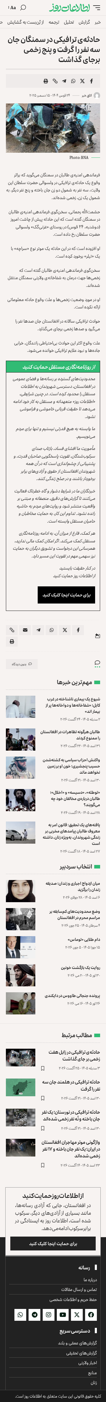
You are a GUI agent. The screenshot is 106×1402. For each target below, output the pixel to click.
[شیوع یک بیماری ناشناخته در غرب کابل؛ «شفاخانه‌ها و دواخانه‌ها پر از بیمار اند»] (20, 707)
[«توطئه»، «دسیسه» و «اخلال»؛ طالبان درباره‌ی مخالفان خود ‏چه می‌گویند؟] (20, 800)
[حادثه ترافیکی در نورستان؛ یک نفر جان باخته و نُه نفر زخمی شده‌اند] (20, 1117)
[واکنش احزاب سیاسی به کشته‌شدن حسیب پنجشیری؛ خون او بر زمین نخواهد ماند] (20, 768)
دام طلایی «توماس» (84, 939)
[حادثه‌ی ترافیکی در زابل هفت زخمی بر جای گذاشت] (20, 1057)
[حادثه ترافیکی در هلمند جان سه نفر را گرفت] (20, 1087)
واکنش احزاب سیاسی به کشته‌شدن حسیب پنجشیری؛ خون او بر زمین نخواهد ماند (71, 766)
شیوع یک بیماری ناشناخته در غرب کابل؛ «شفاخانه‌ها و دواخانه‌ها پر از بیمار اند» (73, 705)
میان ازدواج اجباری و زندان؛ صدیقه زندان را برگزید (73, 886)
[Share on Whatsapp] (73, 81)
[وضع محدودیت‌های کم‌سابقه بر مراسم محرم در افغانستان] (20, 919)
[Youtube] (63, 1315)
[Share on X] (82, 81)
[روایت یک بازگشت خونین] (20, 975)
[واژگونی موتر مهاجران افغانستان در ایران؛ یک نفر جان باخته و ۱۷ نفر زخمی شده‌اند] (20, 1148)
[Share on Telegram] (64, 81)
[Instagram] (48, 1315)
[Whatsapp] (20, 1315)
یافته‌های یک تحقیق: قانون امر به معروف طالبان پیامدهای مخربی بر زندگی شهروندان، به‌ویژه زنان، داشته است (71, 834)
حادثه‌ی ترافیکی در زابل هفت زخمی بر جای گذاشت (74, 1055)
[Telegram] (34, 1315)
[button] (95, 8)
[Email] (25, 630)
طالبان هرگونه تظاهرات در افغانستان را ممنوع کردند (70, 735)
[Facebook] (91, 1315)
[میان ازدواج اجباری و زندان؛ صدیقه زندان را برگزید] (20, 891)
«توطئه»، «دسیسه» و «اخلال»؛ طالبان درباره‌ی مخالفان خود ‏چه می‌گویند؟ (75, 798)
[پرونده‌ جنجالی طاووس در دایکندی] (20, 1003)
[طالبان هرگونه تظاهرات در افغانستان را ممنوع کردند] (20, 739)
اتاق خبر (87, 95)
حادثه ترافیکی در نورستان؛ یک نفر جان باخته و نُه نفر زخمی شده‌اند (71, 1115)
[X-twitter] (77, 1315)
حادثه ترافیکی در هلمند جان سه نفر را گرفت (71, 1085)
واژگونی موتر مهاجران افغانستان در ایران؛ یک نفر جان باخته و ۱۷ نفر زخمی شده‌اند (71, 1149)
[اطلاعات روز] (69, 8)
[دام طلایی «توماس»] (20, 947)
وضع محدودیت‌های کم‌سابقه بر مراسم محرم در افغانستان (74, 914)
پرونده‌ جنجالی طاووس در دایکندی (72, 995)
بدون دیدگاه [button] (19, 664)
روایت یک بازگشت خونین (80, 967)
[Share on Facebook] (91, 81)
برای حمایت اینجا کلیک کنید (66, 595)
